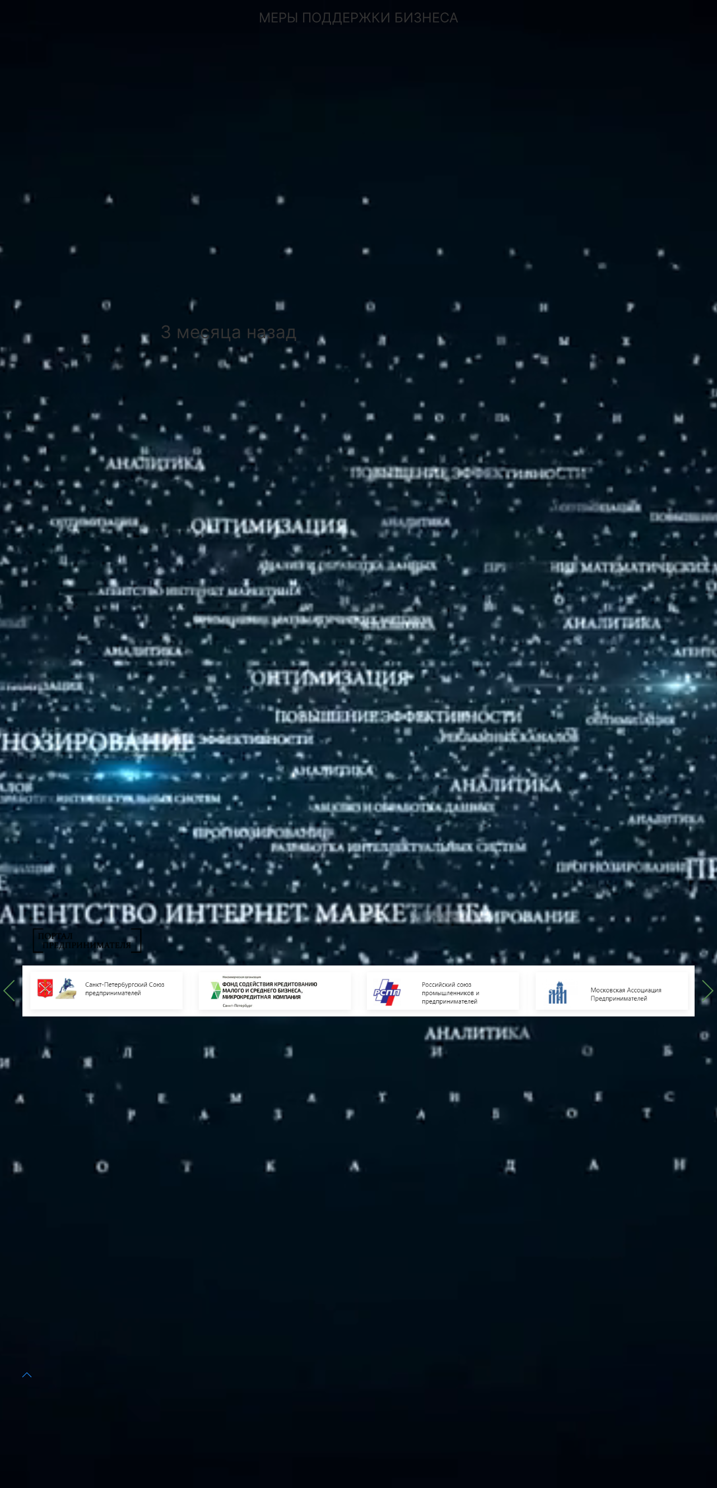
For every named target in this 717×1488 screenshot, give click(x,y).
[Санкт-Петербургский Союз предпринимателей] (106, 990)
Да (230, 1403)
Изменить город (310, 1403)
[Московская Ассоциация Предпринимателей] (611, 990)
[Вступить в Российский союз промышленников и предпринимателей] (442, 990)
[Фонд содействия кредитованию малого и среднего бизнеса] (274, 990)
